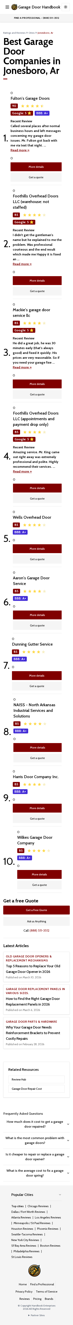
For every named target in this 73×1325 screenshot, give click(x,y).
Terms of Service (46, 1291)
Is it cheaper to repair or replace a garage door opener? (35, 1156)
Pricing (37, 1299)
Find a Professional (42, 1284)
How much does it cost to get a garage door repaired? (35, 1124)
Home (23, 1284)
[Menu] (7, 7)
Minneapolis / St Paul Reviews (32, 1223)
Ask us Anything (36, 921)
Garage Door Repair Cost (27, 1089)
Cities (32, 32)
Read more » (20, 150)
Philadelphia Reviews (27, 1251)
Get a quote (36, 177)
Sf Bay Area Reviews (23, 1245)
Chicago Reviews (38, 1206)
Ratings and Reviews (14, 32)
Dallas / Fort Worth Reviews (28, 1212)
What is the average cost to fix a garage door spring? (34, 1173)
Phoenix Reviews (47, 1229)
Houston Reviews (22, 1229)
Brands (49, 1299)
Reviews (24, 1299)
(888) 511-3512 (39, 930)
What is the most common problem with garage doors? (34, 1140)
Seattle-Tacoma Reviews (27, 1234)
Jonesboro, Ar (45, 32)
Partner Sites (38, 1315)
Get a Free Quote (36, 910)
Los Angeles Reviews (48, 1217)
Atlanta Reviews (21, 1217)
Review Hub (19, 1079)
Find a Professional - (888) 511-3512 (36, 17)
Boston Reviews (50, 1245)
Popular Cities (22, 1194)
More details (36, 167)
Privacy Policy (24, 1291)
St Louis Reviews (21, 1257)
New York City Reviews (25, 1240)
